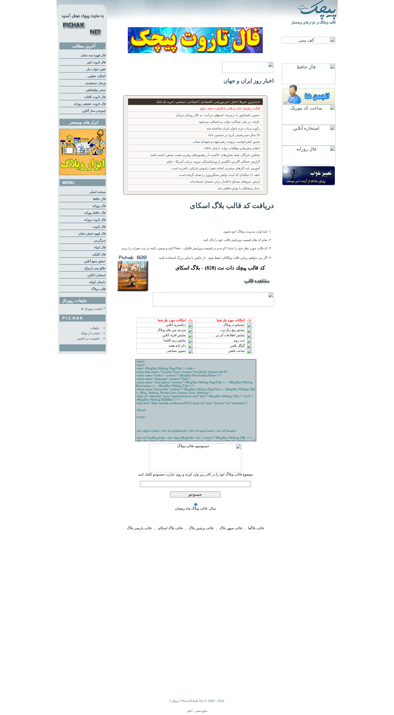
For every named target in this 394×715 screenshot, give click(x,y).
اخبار (189, 711)
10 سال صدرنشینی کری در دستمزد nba (234, 135)
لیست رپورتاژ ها (91, 308)
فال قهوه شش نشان (92, 233)
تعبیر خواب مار (96, 69)
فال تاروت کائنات (95, 97)
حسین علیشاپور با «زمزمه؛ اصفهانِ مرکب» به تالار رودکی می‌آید (218, 115)
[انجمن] (308, 103)
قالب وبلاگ (98, 289)
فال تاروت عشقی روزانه (90, 103)
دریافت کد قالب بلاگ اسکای (232, 205)
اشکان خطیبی (96, 76)
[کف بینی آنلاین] (308, 41)
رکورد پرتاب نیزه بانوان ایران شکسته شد (233, 128)
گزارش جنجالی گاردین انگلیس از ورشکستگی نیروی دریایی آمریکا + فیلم (213, 161)
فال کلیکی (99, 254)
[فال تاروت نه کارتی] (195, 51)
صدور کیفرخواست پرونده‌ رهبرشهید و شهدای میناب (226, 141)
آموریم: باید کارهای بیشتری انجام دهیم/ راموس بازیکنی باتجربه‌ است (216, 168)
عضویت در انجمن (88, 338)
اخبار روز (264, 81)
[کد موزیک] (308, 123)
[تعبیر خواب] (308, 184)
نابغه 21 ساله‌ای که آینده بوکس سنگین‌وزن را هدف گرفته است (219, 175)
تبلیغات (94, 328)
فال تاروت (99, 226)
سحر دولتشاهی (96, 90)
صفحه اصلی (97, 192)
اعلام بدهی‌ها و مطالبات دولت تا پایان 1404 (232, 148)
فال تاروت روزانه (95, 219)
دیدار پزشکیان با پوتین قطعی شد (238, 188)
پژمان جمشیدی (95, 83)
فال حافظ (99, 198)
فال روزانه (99, 205)
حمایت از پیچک (90, 333)
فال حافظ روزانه (95, 212)
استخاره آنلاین (96, 275)
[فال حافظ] (308, 82)
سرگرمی (100, 240)
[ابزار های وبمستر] (82, 174)
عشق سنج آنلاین (95, 261)
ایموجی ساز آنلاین (94, 110)
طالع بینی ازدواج (95, 268)
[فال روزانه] (308, 163)
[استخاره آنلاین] (308, 144)
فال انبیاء (100, 247)
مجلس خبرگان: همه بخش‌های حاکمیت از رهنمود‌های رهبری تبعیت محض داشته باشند (205, 155)
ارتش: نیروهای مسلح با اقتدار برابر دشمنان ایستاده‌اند (225, 181)
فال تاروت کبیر (96, 62)
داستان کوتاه (97, 282)
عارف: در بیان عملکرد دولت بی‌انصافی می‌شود (229, 121)
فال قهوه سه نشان (93, 55)
